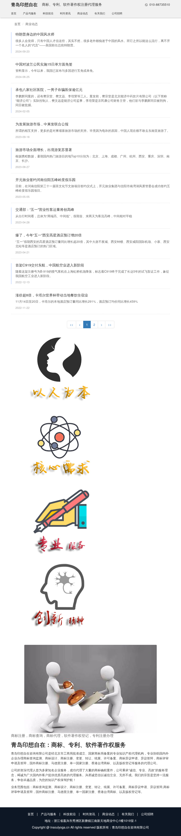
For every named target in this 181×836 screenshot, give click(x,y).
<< (71, 324)
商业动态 (82, 13)
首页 (13, 13)
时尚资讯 (65, 13)
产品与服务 (29, 13)
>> (109, 324)
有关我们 (99, 13)
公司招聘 (117, 13)
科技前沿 (48, 13)
